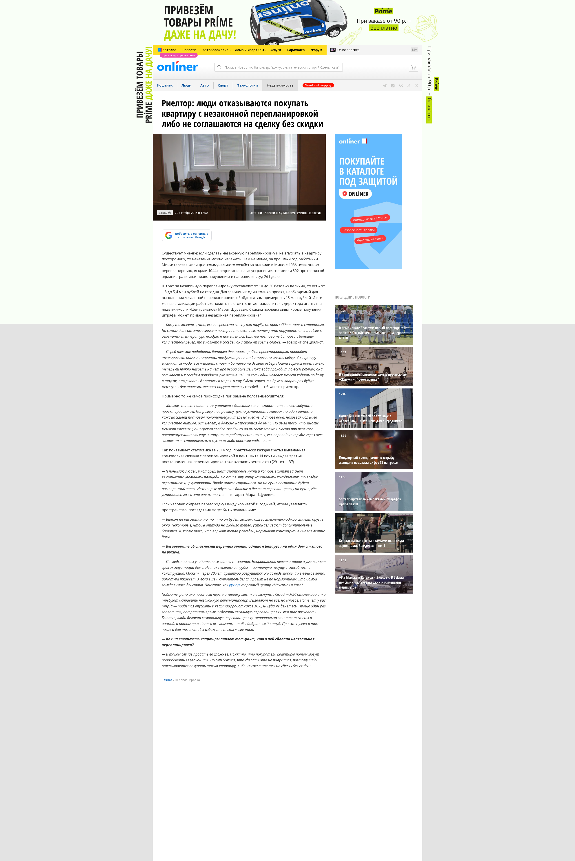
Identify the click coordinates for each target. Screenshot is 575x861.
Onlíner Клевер (348, 50)
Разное (167, 680)
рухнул (234, 584)
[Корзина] (413, 67)
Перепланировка (187, 680)
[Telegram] (385, 85)
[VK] (401, 85)
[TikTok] (409, 85)
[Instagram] (393, 85)
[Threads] (416, 85)
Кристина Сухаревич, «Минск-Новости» (293, 213)
